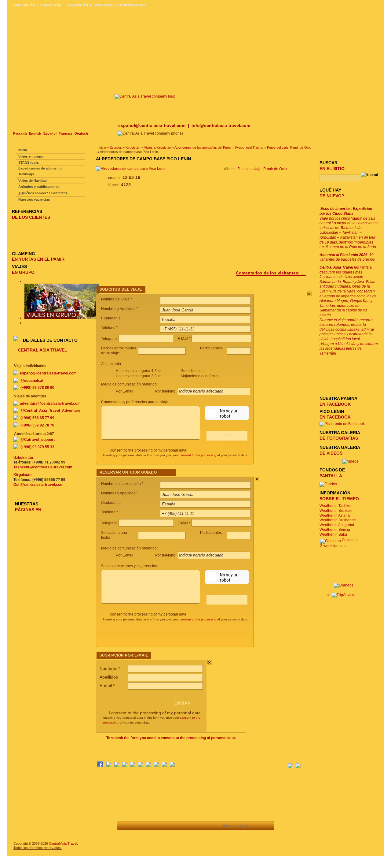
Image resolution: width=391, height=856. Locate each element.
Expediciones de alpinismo (40, 168)
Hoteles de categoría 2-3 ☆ (138, 376)
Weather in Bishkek (336, 510)
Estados (116, 147)
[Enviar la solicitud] (180, 825)
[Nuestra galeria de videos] (350, 461)
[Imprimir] (194, 825)
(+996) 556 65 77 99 (37, 418)
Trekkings (26, 174)
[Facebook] (100, 766)
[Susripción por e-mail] (307, 764)
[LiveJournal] (140, 766)
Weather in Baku (333, 534)
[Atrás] (125, 825)
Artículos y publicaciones (38, 186)
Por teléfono (165, 391)
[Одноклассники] (125, 766)
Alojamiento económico (200, 376)
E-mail (107, 685)
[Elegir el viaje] (166, 825)
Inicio (102, 147)
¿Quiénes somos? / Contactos (43, 193)
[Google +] (148, 766)
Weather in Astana (335, 515)
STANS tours (28, 162)
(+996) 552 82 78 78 (37, 425)
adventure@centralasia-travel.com (50, 403)
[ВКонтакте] (109, 766)
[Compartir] (152, 825)
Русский (20, 133)
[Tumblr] (164, 766)
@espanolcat (31, 380)
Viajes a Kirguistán (157, 147)
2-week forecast (333, 546)
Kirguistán (133, 147)
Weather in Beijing (335, 529)
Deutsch (81, 133)
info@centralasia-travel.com (221, 125)
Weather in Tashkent (336, 506)
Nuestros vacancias (34, 199)
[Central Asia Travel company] (145, 96)
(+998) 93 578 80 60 (37, 387)
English (35, 133)
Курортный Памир (249, 147)
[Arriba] (139, 825)
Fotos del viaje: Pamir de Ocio (289, 147)
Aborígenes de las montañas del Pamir (203, 147)
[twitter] (133, 766)
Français (65, 133)
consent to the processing (198, 455)
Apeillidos (109, 677)
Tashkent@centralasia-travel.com (42, 467)
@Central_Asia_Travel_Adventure (50, 410)
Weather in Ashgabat (337, 525)
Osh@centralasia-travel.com (38, 484)
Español (50, 133)
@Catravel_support (37, 439)
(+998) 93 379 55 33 (37, 447)
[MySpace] (172, 766)
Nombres (110, 668)
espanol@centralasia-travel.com (152, 125)
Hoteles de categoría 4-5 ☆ (138, 371)
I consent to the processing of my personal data (147, 450)
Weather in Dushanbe (338, 520)
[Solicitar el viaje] (210, 825)
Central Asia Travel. (63, 843)
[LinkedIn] (156, 766)
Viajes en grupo (30, 156)
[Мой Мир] (117, 766)
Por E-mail (124, 391)
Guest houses (192, 371)
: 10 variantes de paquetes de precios (347, 257)
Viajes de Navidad (32, 180)
